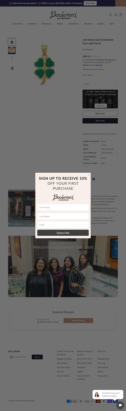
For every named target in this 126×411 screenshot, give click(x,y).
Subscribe (63, 232)
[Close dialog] (88, 175)
